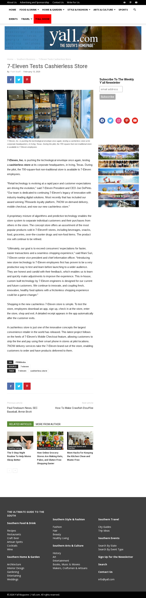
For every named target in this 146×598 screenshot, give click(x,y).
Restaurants (14, 534)
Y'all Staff (15, 71)
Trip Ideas (104, 530)
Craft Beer (13, 538)
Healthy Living (14, 448)
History (57, 553)
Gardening (13, 572)
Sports (123, 9)
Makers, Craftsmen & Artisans (70, 568)
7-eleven (24, 366)
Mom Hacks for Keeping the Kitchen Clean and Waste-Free (80, 456)
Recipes (11, 530)
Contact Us (58, 2)
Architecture (14, 564)
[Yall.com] (73, 38)
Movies (76, 564)
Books (56, 564)
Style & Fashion (77, 9)
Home (12, 9)
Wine (10, 549)
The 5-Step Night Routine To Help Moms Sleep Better (19, 456)
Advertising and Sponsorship (34, 2)
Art (54, 557)
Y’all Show (42, 19)
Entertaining (14, 575)
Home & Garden (52, 9)
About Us (12, 2)
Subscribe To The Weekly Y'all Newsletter (117, 81)
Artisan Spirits (15, 542)
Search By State (107, 545)
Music (65, 564)
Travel (25, 19)
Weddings (12, 579)
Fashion (57, 527)
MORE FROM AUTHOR (48, 424)
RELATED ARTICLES (20, 424)
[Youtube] (136, 2)
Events (13, 19)
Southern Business (26, 59)
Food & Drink (28, 9)
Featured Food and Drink (49, 448)
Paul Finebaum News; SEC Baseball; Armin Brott (22, 409)
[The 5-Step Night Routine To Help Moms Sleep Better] (20, 441)
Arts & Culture (103, 9)
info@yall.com (106, 579)
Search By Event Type (110, 549)
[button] (134, 9)
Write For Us (73, 2)
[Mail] (124, 2)
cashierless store (38, 370)
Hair (55, 530)
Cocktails (12, 545)
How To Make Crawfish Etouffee (74, 408)
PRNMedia (21, 362)
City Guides (104, 527)
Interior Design (15, 568)
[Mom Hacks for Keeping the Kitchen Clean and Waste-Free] (80, 441)
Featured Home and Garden (77, 447)
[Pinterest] (130, 2)
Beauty (57, 534)
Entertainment (61, 560)
